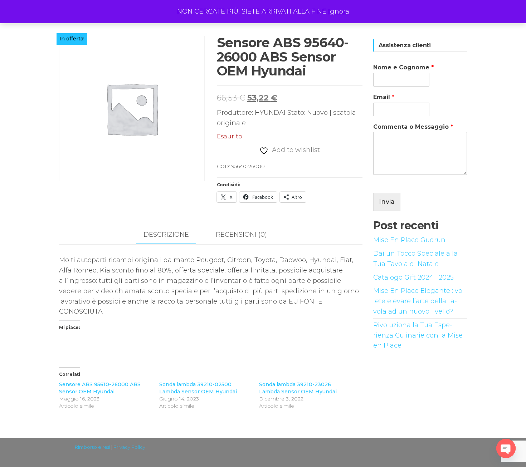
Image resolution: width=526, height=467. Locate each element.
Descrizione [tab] (166, 235)
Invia (387, 202)
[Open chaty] (506, 448)
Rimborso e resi (92, 447)
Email (383, 97)
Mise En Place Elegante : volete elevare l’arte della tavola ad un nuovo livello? (419, 301)
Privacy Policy (129, 447)
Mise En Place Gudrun (409, 240)
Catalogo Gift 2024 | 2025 (413, 277)
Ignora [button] (338, 11)
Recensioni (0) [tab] (241, 235)
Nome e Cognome (403, 67)
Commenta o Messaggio (413, 126)
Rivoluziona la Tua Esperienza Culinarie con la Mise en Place (418, 335)
